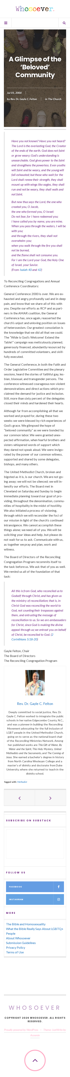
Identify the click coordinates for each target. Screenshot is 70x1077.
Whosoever (35, 1007)
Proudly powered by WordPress (21, 1029)
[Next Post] (50, 798)
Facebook (15, 886)
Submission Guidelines (21, 943)
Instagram (16, 899)
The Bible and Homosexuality (26, 924)
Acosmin (35, 1035)
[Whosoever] (35, 8)
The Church (54, 99)
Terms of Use (15, 952)
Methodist (22, 781)
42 (39, 269)
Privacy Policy (15, 947)
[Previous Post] (19, 798)
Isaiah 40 (26, 269)
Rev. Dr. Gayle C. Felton (23, 99)
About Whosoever (18, 938)
